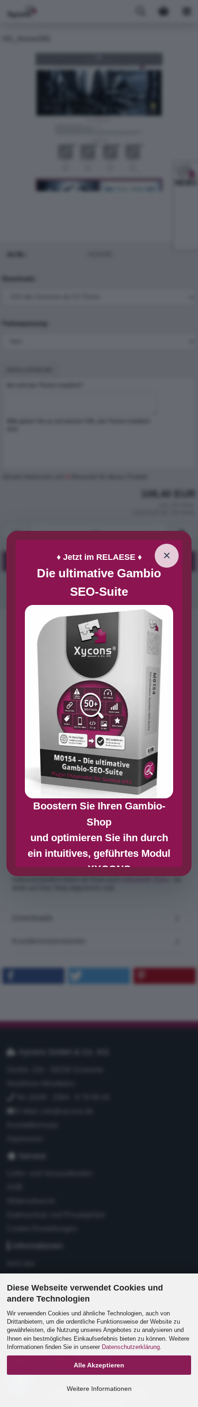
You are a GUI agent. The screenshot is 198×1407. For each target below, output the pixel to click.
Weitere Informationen (99, 1388)
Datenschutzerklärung (131, 1346)
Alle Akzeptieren (99, 1365)
